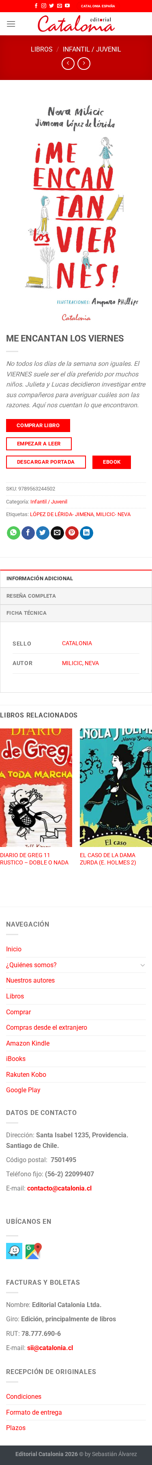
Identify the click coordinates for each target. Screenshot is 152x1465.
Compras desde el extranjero (46, 1027)
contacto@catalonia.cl (59, 1188)
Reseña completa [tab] (31, 596)
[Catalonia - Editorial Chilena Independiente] (76, 24)
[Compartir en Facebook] (28, 533)
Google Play (23, 1090)
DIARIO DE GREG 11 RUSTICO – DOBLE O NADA (34, 859)
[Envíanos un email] (59, 6)
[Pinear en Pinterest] (72, 533)
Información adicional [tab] (39, 578)
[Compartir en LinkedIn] (86, 533)
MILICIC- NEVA (113, 514)
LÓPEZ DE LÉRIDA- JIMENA (62, 514)
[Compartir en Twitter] (42, 533)
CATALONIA (77, 643)
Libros (42, 49)
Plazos (16, 1428)
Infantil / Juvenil (92, 49)
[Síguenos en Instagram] (43, 6)
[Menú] (11, 24)
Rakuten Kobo (26, 1074)
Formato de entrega (34, 1412)
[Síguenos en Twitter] (51, 6)
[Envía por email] (57, 533)
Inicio (13, 949)
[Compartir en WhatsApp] (13, 533)
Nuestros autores (30, 980)
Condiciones (23, 1396)
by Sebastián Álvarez (111, 1454)
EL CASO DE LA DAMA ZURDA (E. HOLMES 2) (108, 859)
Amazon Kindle (27, 1043)
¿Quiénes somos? (31, 965)
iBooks (16, 1059)
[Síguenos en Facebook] (36, 6)
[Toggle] (142, 965)
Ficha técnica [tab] (26, 613)
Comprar (18, 1012)
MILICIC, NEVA (80, 663)
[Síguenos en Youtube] (67, 6)
